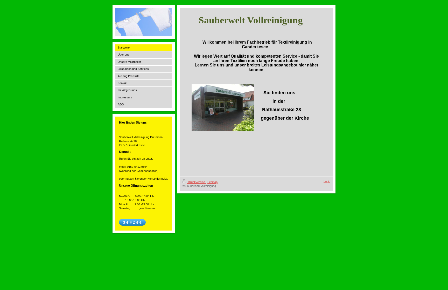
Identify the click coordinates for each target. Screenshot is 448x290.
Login (327, 181)
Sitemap (212, 182)
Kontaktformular (157, 178)
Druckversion (196, 182)
